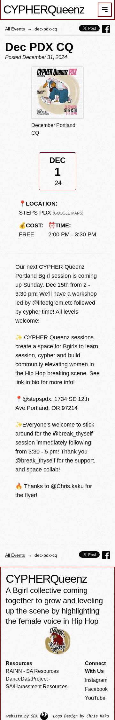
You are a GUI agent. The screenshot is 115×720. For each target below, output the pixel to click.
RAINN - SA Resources (32, 671)
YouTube (95, 698)
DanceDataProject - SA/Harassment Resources (36, 682)
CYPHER (43, 9)
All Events (15, 28)
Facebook (96, 689)
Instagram (96, 680)
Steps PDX (51, 212)
